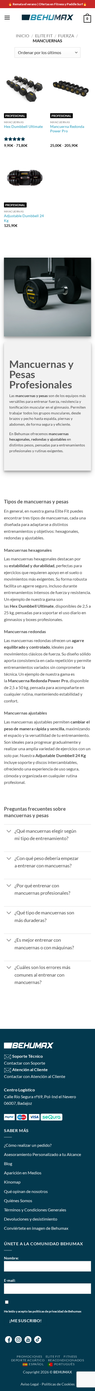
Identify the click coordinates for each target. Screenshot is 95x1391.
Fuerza (66, 35)
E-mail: (10, 1280)
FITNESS (70, 1356)
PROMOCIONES (29, 1356)
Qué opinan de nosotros (26, 1191)
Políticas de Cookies (58, 1384)
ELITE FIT (53, 1356)
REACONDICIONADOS (66, 1360)
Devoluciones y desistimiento (30, 1218)
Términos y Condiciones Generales (35, 1209)
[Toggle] (9, 831)
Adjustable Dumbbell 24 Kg (24, 218)
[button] (7, 17)
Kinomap (12, 1181)
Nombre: (11, 1258)
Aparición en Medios (22, 1172)
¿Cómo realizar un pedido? (27, 1145)
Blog (8, 1163)
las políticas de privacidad (46, 1311)
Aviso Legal (30, 1384)
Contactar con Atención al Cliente (34, 1076)
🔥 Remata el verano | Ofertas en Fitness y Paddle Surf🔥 (47, 4)
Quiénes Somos (18, 1200)
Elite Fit (44, 35)
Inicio (22, 35)
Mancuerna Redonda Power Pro (67, 128)
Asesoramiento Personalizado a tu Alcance (42, 1154)
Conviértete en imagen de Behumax (36, 1228)
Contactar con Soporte (24, 1062)
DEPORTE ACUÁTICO (28, 1360)
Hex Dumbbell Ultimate (23, 126)
